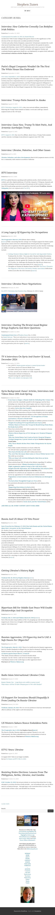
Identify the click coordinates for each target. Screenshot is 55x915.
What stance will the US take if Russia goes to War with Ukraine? (21, 684)
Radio (27, 881)
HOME (27, 855)
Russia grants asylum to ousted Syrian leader (31, 365)
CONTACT (27, 860)
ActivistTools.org (24, 831)
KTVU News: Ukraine (12, 749)
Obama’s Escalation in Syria (31, 464)
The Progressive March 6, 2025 (11, 239)
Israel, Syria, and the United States (34, 501)
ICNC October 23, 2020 (8, 782)
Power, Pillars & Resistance (27, 840)
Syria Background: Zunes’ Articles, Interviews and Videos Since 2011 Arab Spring (27, 392)
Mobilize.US (32, 831)
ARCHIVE (27, 869)
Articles (28, 870)
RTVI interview (9, 172)
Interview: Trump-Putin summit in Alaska (23, 100)
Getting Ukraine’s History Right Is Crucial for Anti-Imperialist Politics (30, 254)
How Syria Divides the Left (17, 452)
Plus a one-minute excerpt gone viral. (20, 378)
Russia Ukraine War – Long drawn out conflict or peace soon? (20, 682)
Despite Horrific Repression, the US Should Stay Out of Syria (29, 468)
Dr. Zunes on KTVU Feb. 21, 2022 (16, 759)
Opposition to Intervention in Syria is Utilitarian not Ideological (30, 477)
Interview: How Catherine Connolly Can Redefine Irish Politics (27, 28)
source (4, 241)
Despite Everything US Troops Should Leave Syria (25, 423)
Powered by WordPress (20, 911)
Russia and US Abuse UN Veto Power (20, 518)
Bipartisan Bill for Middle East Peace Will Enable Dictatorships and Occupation (26, 609)
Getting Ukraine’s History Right (17, 570)
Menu (28, 11)
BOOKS (28, 858)
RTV (28, 188)
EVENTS (27, 862)
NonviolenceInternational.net (27, 833)
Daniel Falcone (7, 337)
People (34, 838)
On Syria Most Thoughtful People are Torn (23, 481)
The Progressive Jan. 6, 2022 (10, 730)
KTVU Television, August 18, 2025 (11, 107)
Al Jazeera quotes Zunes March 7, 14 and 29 (15, 653)
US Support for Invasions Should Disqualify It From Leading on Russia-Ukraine (25, 699)
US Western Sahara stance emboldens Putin (24, 722)
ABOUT (27, 857)
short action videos (24, 838)
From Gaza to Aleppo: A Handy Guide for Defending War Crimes (29, 400)
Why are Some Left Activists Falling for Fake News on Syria (28, 458)
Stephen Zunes (27, 4)
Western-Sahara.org (17, 662)
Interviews (28, 874)
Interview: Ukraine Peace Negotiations (21, 283)
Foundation (37, 911)
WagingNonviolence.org (27, 835)
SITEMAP (27, 853)
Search (3, 808)
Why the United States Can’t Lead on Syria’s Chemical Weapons (30, 437)
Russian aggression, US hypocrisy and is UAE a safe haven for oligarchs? (26, 638)
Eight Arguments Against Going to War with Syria (25, 466)
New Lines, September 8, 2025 (10, 76)
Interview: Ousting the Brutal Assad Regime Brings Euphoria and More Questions (24, 326)
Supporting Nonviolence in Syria (20, 487)
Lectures (27, 876)
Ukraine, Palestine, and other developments (15, 157)
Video (27, 879)
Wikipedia (4, 188)
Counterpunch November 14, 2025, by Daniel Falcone (17, 36)
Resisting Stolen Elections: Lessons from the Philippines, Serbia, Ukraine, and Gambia (24, 774)
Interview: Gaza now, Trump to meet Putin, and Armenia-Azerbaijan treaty (26, 126)
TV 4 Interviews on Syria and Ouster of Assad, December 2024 (25, 358)
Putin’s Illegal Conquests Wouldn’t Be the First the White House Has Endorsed (25, 68)
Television (28, 877)
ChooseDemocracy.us (25, 836)
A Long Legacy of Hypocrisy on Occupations (24, 232)
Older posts (5, 804)
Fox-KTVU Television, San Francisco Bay (13, 291)
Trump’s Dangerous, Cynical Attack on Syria (23, 439)
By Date (28, 872)
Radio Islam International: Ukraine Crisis (23, 675)
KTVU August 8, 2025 (7, 135)
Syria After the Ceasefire (23, 408)
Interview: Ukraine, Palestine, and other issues (25, 150)
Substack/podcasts (32, 849)
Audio (27, 883)
